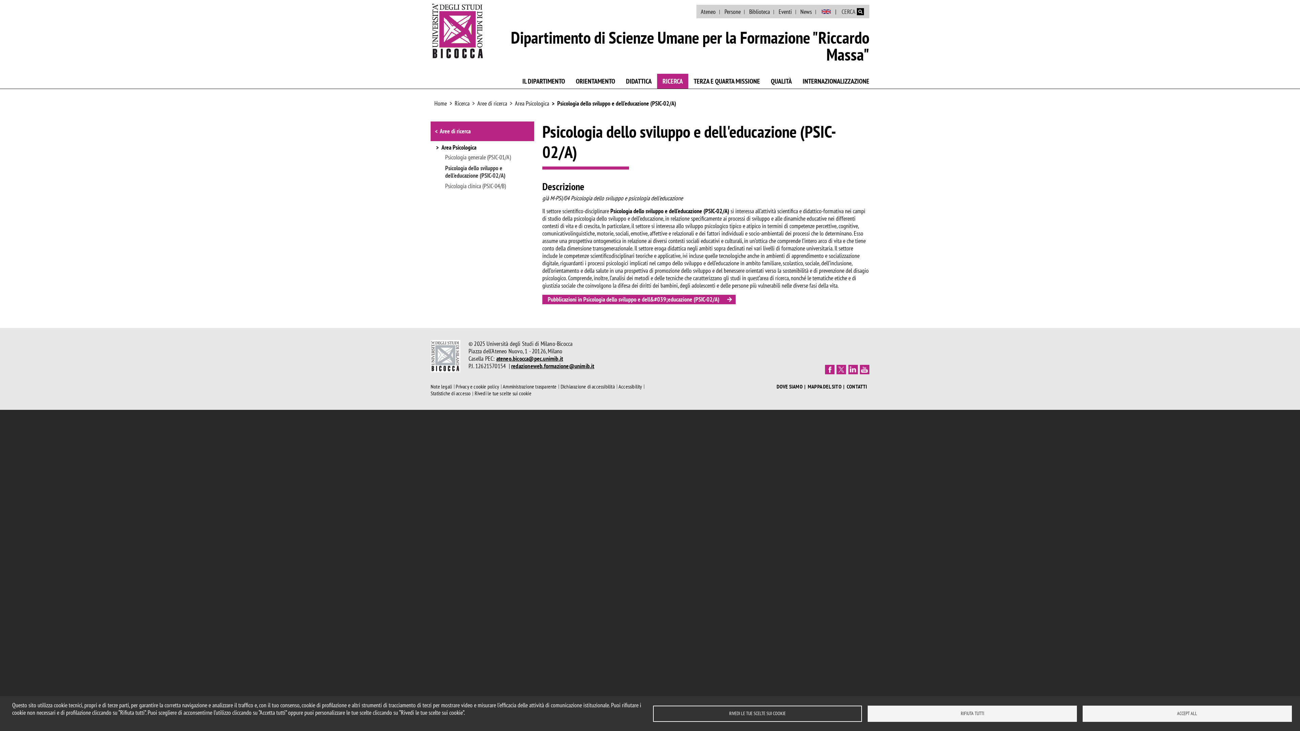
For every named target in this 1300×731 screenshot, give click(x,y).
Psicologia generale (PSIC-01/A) (478, 157)
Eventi (785, 12)
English (826, 12)
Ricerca (673, 81)
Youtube (864, 369)
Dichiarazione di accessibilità (588, 386)
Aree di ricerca (492, 103)
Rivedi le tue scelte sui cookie (757, 713)
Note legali (441, 386)
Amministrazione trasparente (530, 386)
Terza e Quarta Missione (727, 81)
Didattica (639, 81)
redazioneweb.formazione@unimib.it (552, 366)
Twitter (841, 369)
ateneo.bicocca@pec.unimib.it (529, 358)
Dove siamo (790, 386)
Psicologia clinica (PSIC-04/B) (475, 186)
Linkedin (853, 369)
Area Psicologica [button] (458, 148)
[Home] (458, 31)
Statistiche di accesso (451, 393)
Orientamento (595, 81)
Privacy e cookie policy (477, 386)
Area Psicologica (532, 103)
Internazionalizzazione (836, 81)
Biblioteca (759, 12)
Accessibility (630, 386)
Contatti (857, 386)
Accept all (1187, 713)
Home (440, 103)
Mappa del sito (825, 386)
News (806, 12)
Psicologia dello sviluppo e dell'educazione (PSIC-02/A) (616, 103)
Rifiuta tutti (972, 713)
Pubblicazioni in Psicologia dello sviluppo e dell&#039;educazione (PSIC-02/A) (633, 299)
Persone (732, 12)
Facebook (830, 369)
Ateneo (708, 12)
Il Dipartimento (543, 81)
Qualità (781, 81)
